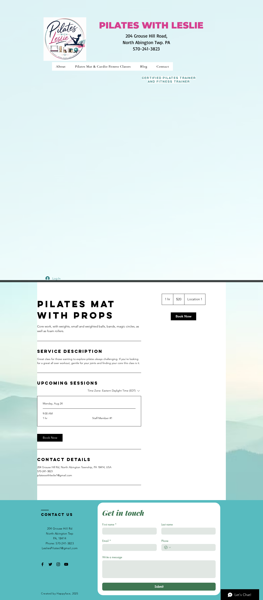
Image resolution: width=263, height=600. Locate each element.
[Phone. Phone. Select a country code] (167, 547)
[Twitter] (50, 564)
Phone (164, 540)
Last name (167, 524)
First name (109, 524)
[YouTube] (66, 564)
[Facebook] (42, 564)
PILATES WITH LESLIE (151, 25)
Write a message (112, 557)
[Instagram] (58, 564)
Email (106, 540)
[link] (50, 438)
